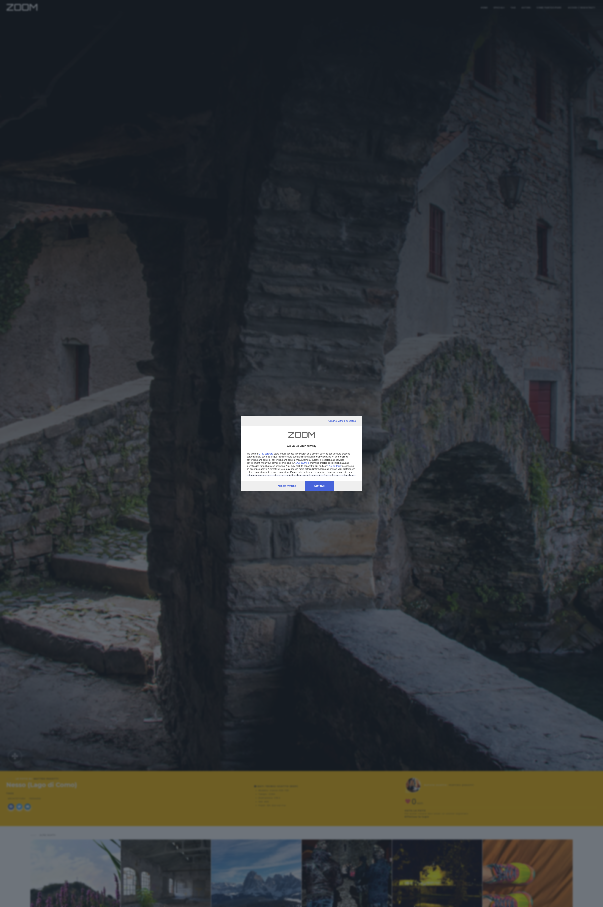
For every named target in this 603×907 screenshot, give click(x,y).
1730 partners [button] (266, 453)
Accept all (319, 485)
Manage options (287, 485)
